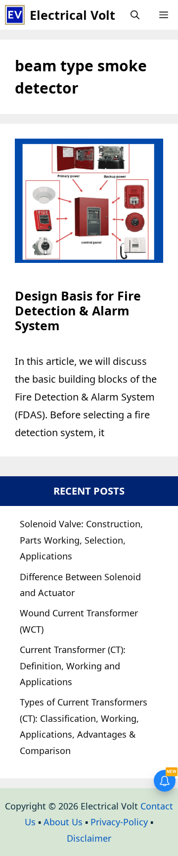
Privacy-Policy (119, 822)
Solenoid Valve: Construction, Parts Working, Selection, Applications (81, 540)
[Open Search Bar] (135, 15)
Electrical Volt (72, 14)
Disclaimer (89, 838)
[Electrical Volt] (15, 15)
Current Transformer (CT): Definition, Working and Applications (73, 666)
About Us (63, 822)
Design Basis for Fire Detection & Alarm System (78, 310)
